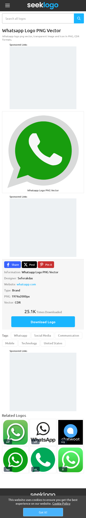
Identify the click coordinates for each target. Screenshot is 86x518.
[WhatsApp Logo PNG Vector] (43, 432)
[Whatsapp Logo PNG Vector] (15, 432)
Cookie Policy (61, 503)
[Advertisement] (43, 72)
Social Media (42, 335)
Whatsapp (20, 335)
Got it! (43, 512)
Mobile (9, 343)
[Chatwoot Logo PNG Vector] (70, 432)
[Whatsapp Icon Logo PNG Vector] (15, 460)
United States (53, 343)
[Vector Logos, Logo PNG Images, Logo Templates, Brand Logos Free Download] (43, 5)
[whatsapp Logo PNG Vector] (43, 460)
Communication (68, 335)
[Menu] (7, 5)
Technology (29, 343)
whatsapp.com (26, 284)
